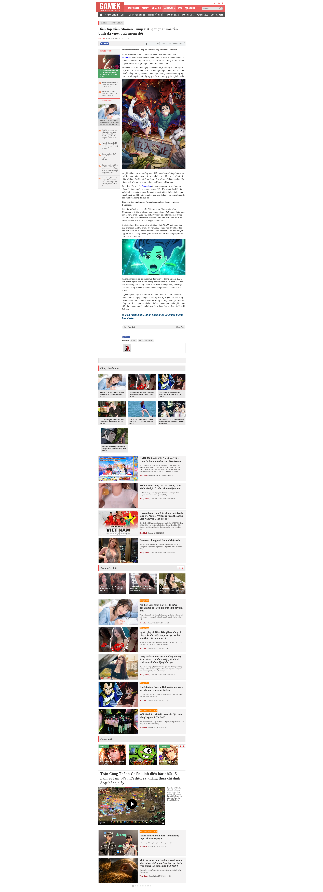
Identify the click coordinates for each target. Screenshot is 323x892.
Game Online (153, 876)
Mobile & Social (154, 475)
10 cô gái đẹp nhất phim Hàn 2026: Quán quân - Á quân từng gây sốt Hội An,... (112, 421)
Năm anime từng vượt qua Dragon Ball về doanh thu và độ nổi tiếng (109, 84)
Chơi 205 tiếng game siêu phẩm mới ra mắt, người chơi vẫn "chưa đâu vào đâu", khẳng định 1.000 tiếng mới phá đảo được (109, 134)
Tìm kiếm (221, 8)
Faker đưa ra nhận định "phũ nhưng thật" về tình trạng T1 (159, 837)
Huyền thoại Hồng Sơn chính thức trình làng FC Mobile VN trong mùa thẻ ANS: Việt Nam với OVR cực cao (161, 515)
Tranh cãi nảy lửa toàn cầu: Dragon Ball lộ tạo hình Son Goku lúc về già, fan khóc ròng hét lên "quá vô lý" (110, 181)
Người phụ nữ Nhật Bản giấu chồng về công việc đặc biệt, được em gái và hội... (141, 394)
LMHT (123, 14)
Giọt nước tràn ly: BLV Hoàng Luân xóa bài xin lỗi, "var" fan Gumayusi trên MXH (109, 157)
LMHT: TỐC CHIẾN (156, 14)
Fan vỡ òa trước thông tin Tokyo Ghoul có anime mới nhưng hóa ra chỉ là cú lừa (109, 73)
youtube (219, 3)
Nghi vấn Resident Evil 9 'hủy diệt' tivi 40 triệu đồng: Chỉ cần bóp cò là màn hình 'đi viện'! (110, 146)
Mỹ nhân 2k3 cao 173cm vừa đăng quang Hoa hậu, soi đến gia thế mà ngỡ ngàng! (171, 421)
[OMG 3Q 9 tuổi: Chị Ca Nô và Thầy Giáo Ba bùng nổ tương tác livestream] (118, 468)
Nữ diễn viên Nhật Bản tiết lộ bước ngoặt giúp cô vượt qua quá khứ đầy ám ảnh (109, 122)
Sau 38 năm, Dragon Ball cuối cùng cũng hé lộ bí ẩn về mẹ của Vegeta (170, 394)
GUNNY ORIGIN (111, 14)
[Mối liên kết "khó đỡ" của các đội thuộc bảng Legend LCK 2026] (118, 721)
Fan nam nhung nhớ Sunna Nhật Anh (160, 540)
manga (133, 341)
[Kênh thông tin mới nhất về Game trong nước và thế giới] (110, 7)
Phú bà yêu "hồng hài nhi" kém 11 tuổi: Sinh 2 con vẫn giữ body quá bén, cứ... (141, 421)
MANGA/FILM (169, 8)
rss (223, 3)
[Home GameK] (100, 14)
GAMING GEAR (173, 14)
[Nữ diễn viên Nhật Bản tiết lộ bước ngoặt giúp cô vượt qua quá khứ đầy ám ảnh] (109, 111)
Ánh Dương (144, 475)
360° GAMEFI (217, 14)
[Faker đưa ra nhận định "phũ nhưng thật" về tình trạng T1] (118, 843)
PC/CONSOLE (202, 14)
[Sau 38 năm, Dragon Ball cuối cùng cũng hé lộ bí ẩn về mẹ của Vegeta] (171, 382)
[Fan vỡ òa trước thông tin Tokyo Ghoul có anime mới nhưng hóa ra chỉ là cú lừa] (109, 61)
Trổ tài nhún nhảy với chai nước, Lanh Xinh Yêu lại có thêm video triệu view (160, 487)
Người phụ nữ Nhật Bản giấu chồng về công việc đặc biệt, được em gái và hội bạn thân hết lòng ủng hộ (160, 635)
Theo (154, 327)
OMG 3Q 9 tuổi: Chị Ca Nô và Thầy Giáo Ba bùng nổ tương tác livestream (160, 459)
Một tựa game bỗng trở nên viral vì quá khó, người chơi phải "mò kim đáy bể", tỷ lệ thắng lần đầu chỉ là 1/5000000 (161, 863)
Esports (150, 533)
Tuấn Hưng (144, 876)
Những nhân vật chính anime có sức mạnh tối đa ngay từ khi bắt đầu (109, 93)
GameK (104, 23)
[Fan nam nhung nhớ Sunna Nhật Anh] (118, 550)
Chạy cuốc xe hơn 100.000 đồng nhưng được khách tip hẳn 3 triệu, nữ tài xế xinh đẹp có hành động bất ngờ (160, 659)
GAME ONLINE (188, 14)
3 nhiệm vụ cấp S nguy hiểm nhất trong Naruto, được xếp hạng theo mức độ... (114, 448)
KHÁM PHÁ (156, 8)
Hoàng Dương (145, 499)
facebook (215, 3)
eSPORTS (146, 8)
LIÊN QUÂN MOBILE (137, 14)
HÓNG (180, 8)
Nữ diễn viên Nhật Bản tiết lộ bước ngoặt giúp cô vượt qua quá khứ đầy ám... (112, 394)
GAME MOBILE (133, 8)
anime (140, 341)
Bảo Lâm (143, 623)
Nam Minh (143, 533)
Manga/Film (117, 23)
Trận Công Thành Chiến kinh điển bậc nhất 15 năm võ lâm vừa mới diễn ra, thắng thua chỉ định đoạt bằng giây (140, 778)
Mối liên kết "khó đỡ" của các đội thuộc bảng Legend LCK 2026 (161, 716)
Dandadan (126, 57)
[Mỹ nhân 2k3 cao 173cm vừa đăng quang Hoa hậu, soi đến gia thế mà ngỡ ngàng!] (171, 409)
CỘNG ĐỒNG (190, 8)
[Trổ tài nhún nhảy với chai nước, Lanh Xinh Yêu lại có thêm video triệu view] (118, 495)
